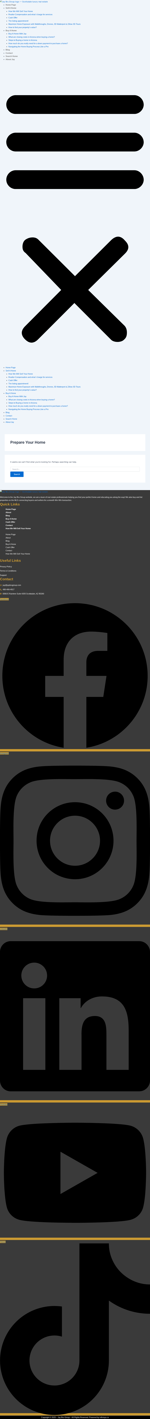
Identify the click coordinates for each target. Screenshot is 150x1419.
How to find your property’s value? (22, 27)
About (8, 512)
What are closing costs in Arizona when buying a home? (31, 37)
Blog (8, 50)
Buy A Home (11, 31)
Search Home (12, 56)
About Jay (10, 59)
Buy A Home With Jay (17, 34)
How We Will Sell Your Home (20, 11)
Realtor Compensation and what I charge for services (30, 14)
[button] (75, 215)
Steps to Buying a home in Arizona (22, 40)
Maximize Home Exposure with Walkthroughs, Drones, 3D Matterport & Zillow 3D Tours (44, 24)
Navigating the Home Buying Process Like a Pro (28, 47)
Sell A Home (11, 8)
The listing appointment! (18, 21)
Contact (9, 53)
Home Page (11, 5)
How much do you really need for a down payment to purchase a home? (38, 43)
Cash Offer (12, 18)
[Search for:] (75, 469)
